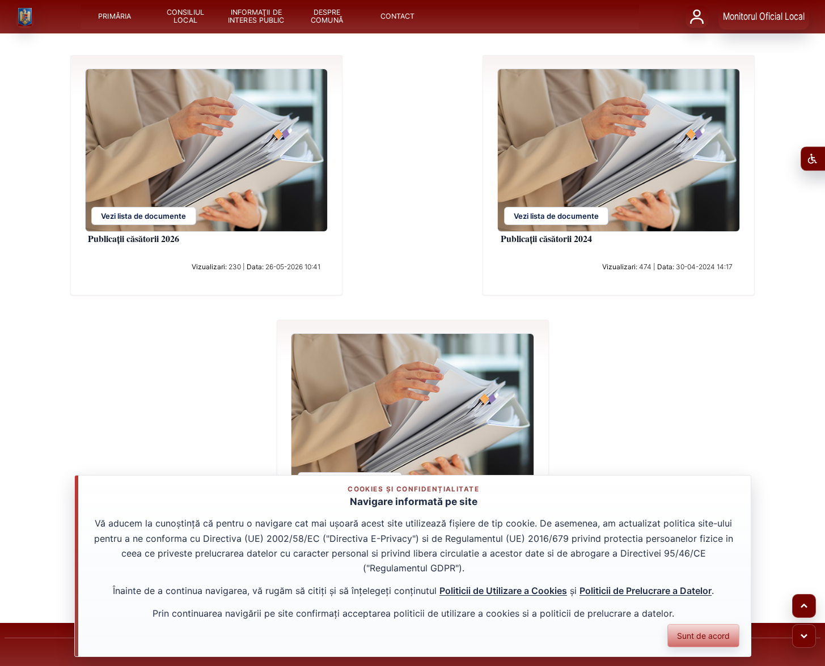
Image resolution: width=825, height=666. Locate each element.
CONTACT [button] (397, 16)
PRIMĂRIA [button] (114, 16)
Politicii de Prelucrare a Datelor (645, 590)
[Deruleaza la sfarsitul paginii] (804, 636)
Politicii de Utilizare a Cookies (503, 590)
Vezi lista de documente (143, 216)
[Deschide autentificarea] (697, 16)
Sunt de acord (703, 635)
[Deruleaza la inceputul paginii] (804, 606)
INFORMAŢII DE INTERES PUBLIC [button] (256, 17)
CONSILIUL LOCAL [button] (185, 17)
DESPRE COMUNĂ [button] (327, 17)
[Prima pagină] (25, 17)
